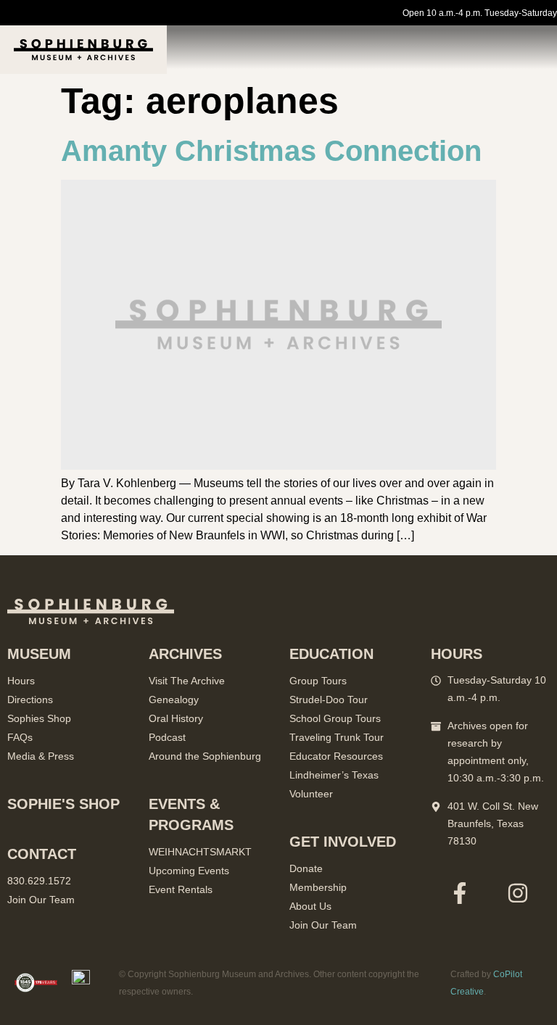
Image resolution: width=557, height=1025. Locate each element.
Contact (41, 854)
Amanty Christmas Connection (271, 151)
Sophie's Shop (63, 804)
